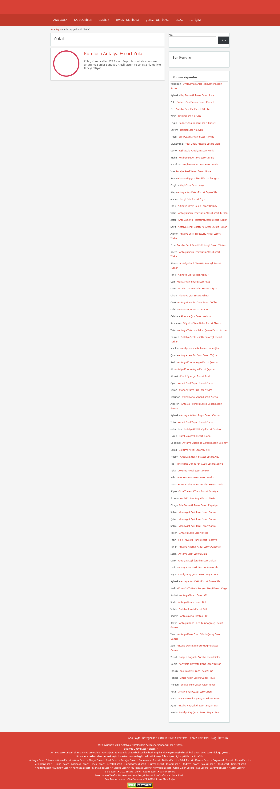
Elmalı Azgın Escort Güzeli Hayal (197, 677)
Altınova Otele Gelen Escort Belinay (197, 206)
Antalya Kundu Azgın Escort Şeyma (198, 362)
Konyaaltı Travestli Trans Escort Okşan (200, 664)
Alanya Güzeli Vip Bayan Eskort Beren (199, 698)
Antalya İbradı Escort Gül (194, 595)
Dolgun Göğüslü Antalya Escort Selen (200, 657)
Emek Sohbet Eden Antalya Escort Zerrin (200, 484)
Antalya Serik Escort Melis (193, 532)
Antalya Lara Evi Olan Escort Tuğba (197, 288)
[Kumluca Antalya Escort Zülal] (66, 75)
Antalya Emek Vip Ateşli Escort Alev (199, 456)
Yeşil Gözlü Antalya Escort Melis (196, 136)
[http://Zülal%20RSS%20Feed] (160, 38)
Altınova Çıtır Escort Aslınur (193, 274)
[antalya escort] (55, 12)
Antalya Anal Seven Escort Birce (193, 171)
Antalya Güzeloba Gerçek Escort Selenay (205, 442)
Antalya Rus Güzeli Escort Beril (195, 691)
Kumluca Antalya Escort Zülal (113, 53)
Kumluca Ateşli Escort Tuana (194, 436)
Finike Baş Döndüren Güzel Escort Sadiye (200, 463)
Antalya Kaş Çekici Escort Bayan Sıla (197, 192)
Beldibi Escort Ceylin (189, 116)
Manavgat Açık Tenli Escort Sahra (197, 512)
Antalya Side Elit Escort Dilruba (193, 109)
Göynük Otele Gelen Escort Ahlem (202, 323)
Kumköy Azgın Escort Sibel (195, 376)
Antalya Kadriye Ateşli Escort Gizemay (200, 546)
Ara (171, 35)
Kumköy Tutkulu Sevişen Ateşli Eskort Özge (202, 588)
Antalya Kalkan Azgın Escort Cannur (200, 415)
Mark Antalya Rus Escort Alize (193, 281)
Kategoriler (83, 19)
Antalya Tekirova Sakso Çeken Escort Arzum (202, 330)
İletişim (195, 19)
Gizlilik (103, 19)
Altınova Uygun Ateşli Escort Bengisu (198, 178)
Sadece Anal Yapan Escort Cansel (195, 102)
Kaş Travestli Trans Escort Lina (197, 95)
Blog (179, 19)
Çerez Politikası (157, 19)
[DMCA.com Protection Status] (140, 787)
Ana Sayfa (60, 19)
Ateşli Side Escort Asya (191, 185)
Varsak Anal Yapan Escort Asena (195, 383)
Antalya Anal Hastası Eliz (193, 616)
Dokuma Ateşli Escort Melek (194, 449)
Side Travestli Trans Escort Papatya (198, 491)
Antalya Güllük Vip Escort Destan (202, 429)
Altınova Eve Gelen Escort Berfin (196, 477)
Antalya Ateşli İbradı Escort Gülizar (197, 560)
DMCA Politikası (127, 19)
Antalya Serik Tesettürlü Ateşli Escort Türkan (203, 213)
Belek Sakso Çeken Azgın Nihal (198, 684)
